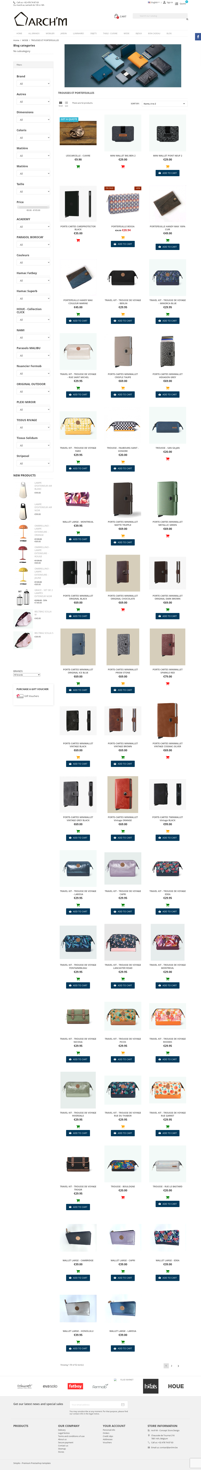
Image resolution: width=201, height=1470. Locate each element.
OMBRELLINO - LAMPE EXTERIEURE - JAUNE (42, 573)
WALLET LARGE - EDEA (167, 1260)
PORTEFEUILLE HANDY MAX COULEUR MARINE (78, 302)
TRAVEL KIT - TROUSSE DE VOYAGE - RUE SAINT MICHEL (78, 376)
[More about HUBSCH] (124, 1386)
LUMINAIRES (78, 33)
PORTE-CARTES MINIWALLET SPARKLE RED (168, 671)
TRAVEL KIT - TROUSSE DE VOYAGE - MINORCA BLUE (167, 302)
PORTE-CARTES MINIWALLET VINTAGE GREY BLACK (78, 819)
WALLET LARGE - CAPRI (123, 1260)
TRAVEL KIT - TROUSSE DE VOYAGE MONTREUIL (167, 966)
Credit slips (108, 1436)
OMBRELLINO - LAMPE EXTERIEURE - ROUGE (42, 552)
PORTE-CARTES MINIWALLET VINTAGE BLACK (78, 745)
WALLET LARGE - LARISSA (122, 1331)
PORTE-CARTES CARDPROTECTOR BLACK (78, 228)
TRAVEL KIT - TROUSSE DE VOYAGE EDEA (167, 893)
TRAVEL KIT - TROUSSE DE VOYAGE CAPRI (123, 893)
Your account (114, 1426)
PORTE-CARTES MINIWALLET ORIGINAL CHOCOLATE (123, 597)
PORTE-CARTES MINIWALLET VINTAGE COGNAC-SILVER (168, 745)
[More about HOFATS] (73, 1386)
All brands (34, 33)
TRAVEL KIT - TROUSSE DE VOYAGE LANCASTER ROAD (123, 966)
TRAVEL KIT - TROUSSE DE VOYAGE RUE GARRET (167, 1114)
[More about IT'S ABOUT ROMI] (149, 1386)
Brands (18, 671)
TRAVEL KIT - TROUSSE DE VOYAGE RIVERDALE (78, 1114)
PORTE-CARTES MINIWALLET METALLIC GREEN (168, 523)
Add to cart (167, 172)
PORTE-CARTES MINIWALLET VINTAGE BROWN (123, 745)
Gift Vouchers (31, 696)
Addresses (107, 1439)
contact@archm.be (169, 1447)
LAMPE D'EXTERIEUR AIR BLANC (43, 486)
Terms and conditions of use (71, 1436)
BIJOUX (139, 33)
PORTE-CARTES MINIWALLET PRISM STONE (123, 671)
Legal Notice (64, 1433)
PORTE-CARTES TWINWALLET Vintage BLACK (167, 819)
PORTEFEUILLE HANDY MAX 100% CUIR (167, 228)
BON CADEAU (154, 33)
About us (62, 1439)
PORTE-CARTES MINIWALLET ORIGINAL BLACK (78, 597)
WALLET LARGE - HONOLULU (78, 1331)
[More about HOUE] (98, 1386)
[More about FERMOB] (23, 1386)
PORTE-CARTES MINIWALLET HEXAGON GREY (168, 376)
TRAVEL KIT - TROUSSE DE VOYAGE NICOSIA (78, 1040)
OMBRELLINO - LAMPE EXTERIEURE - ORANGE (42, 530)
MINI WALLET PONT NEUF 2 (167, 155)
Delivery (62, 1429)
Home (19, 33)
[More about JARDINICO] (174, 1386)
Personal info (109, 1429)
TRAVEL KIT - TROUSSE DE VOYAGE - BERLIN (123, 302)
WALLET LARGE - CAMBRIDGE (78, 1260)
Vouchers (107, 1442)
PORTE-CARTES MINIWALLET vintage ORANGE (123, 819)
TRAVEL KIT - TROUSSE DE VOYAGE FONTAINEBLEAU (78, 966)
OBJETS (93, 33)
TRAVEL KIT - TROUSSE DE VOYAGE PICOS (123, 1040)
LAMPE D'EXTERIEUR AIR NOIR (43, 507)
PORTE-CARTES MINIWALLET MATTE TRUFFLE (123, 523)
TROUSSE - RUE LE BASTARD (167, 1186)
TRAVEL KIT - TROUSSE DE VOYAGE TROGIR (78, 1188)
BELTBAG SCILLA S (44, 632)
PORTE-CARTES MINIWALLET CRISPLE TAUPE (123, 376)
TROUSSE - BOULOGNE (123, 1186)
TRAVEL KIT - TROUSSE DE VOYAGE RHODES (167, 1040)
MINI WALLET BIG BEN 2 (123, 155)
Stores (61, 1451)
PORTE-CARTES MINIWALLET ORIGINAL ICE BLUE (78, 671)
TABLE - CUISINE (110, 33)
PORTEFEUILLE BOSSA (122, 226)
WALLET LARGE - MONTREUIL (78, 521)
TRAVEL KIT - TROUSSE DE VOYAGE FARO (78, 449)
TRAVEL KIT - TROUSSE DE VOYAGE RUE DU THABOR (123, 1114)
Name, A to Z (165, 104)
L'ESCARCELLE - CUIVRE (78, 155)
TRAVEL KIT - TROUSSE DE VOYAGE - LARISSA (78, 893)
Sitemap (62, 1448)
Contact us (63, 1445)
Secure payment (65, 1442)
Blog (169, 33)
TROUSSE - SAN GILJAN (168, 447)
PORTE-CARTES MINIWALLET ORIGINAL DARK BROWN (168, 597)
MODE (126, 33)
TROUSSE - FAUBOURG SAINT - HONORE (123, 449)
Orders (106, 1433)
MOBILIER (50, 33)
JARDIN (64, 33)
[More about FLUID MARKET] (48, 1380)
